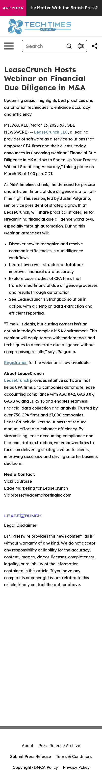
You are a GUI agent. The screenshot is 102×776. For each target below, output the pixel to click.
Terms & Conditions (74, 756)
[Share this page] (94, 46)
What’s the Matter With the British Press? (56, 7)
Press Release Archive (59, 745)
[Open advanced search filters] (81, 46)
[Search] (69, 46)
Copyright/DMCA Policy (35, 767)
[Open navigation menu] (9, 46)
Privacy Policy (76, 767)
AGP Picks (13, 8)
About (27, 745)
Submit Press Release (30, 756)
